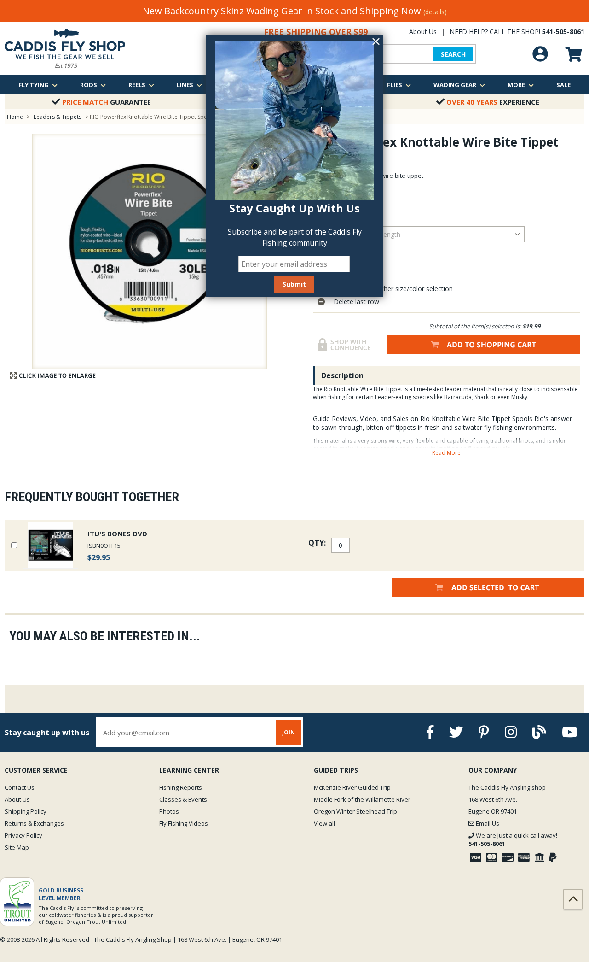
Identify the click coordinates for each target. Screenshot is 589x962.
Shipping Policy (25, 811)
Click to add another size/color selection (393, 288)
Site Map (17, 847)
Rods (88, 85)
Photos (169, 811)
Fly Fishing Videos (183, 823)
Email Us (486, 823)
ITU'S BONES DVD (117, 533)
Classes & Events (183, 799)
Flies (394, 85)
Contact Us (20, 787)
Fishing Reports (180, 787)
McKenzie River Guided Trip (352, 787)
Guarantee (106, 101)
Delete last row (356, 301)
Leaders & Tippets (57, 117)
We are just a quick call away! (512, 839)
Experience (492, 101)
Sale (563, 85)
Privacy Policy (23, 835)
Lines (185, 85)
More (516, 85)
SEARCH (453, 54)
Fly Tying (33, 85)
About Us (423, 31)
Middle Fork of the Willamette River (362, 799)
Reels (136, 85)
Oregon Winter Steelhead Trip (355, 811)
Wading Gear (454, 85)
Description (342, 375)
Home (15, 117)
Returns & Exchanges (34, 823)
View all (324, 823)
